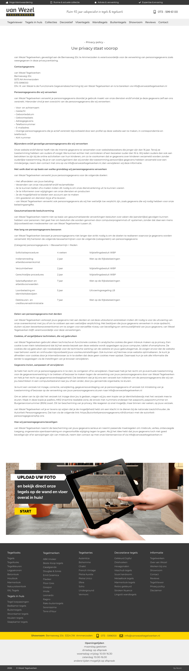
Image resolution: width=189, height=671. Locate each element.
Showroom (136, 22)
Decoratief (66, 22)
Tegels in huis (33, 22)
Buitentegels (118, 22)
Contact (163, 22)
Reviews (150, 22)
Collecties (51, 22)
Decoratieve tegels (126, 552)
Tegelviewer (14, 22)
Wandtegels (99, 22)
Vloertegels (82, 22)
